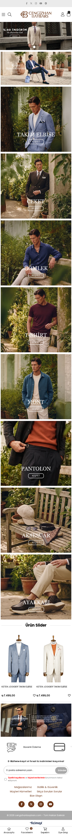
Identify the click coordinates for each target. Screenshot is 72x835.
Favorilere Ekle (34, 695)
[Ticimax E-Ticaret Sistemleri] (36, 823)
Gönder (62, 770)
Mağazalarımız (23, 787)
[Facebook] (22, 804)
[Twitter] (31, 804)
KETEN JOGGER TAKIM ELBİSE (17, 686)
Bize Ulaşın (36, 795)
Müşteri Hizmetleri (21, 791)
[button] (34, 47)
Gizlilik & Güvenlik (47, 787)
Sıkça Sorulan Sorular (49, 791)
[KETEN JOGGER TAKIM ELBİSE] (19, 656)
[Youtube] (50, 804)
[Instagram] (41, 804)
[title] (36, 33)
